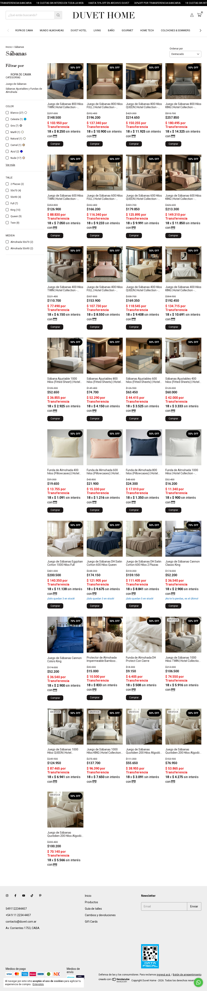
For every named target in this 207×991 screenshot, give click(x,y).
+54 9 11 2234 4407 (18, 915)
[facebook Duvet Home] (15, 895)
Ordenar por (176, 48)
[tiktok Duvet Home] (32, 895)
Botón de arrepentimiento (187, 974)
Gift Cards (91, 921)
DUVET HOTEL (79, 30)
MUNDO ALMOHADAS (52, 30)
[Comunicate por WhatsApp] (198, 982)
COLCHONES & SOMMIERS (175, 30)
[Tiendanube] (114, 981)
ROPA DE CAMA (24, 30)
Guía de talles (93, 908)
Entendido (38, 984)
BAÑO (111, 30)
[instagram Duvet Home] (7, 895)
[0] (199, 15)
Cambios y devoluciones (100, 915)
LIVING (97, 30)
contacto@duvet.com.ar (21, 921)
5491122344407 (16, 908)
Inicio (9, 47)
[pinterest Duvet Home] (40, 895)
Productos (91, 902)
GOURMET (127, 30)
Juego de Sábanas (16, 84)
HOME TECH (147, 30)
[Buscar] (58, 15)
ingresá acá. (164, 974)
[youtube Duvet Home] (23, 895)
